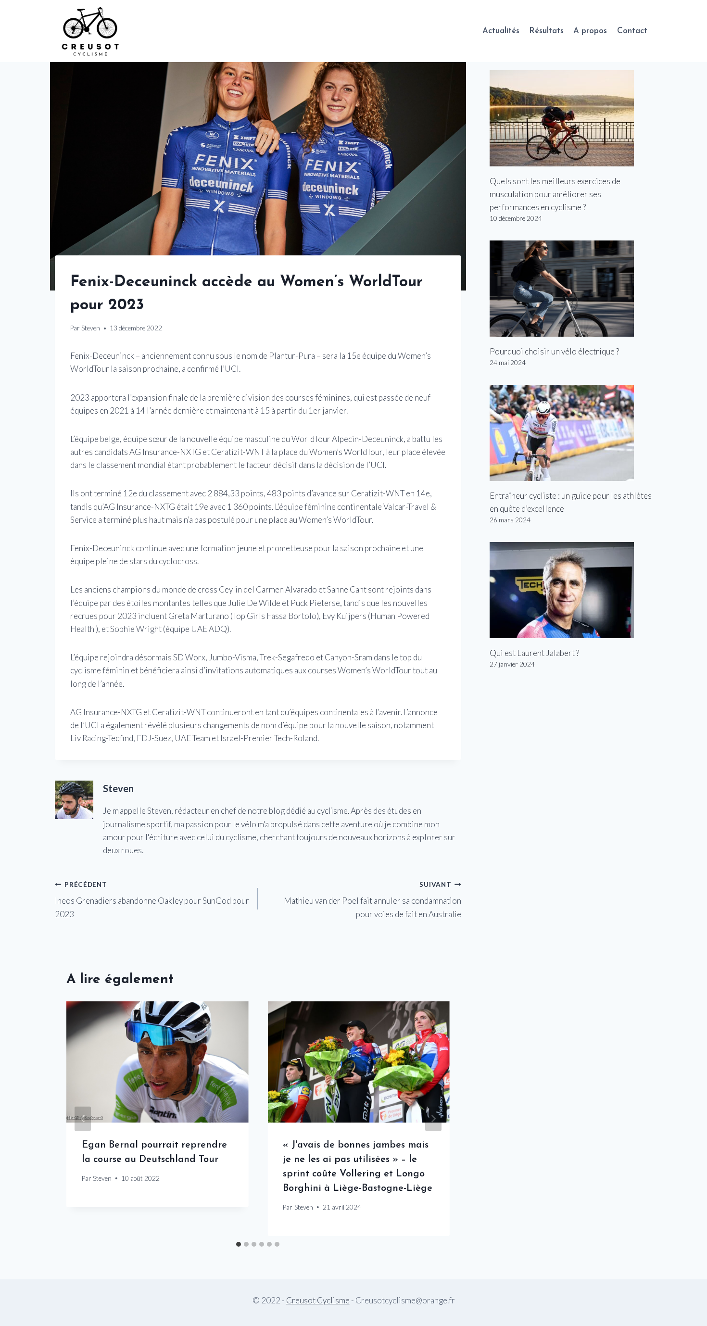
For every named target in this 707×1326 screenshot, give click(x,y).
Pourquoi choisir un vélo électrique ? (554, 351)
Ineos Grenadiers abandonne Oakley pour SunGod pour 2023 (152, 900)
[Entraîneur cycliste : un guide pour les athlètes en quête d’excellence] (571, 433)
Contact (632, 31)
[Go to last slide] (83, 1119)
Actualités (500, 31)
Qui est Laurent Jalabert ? (534, 653)
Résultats (546, 31)
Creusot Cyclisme (318, 1300)
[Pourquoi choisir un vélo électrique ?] (571, 288)
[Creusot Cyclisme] (91, 31)
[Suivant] (433, 1119)
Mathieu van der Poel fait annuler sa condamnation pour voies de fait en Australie (372, 900)
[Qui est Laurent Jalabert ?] (571, 590)
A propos (590, 31)
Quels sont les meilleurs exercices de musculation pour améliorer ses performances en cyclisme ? (555, 194)
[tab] (238, 1244)
